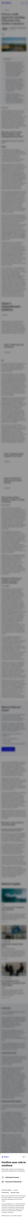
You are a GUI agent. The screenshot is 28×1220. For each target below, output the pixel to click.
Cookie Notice (5, 1192)
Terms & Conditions (7, 1190)
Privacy (16, 1190)
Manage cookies (15, 1192)
